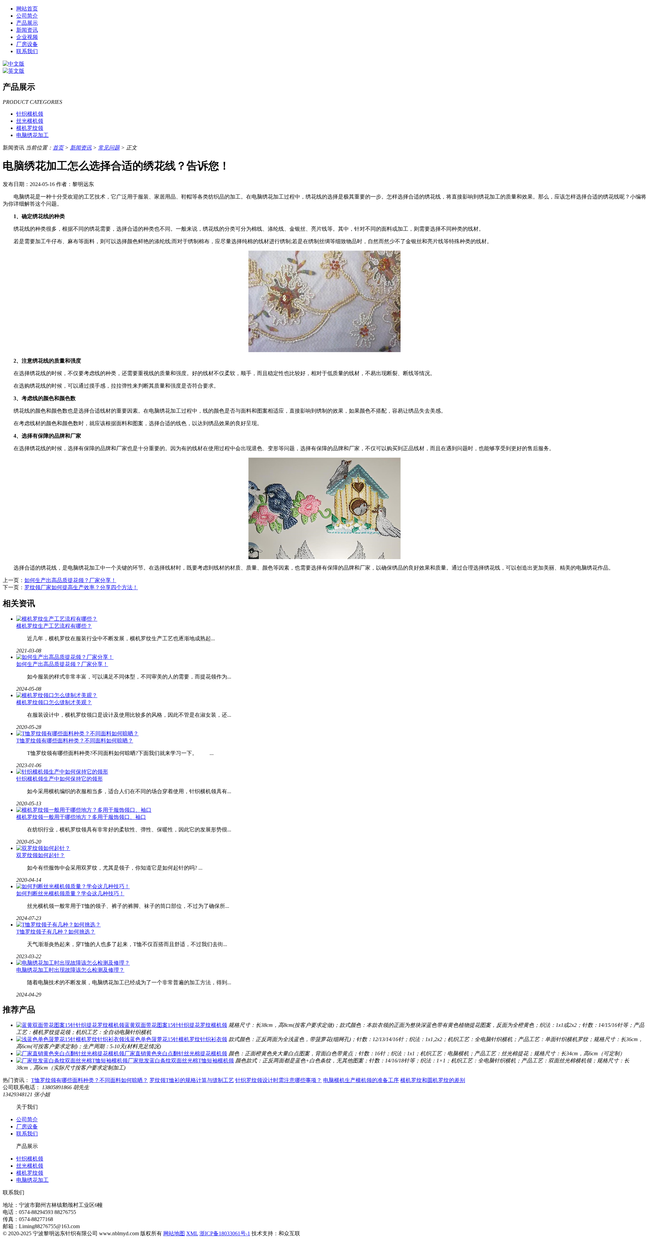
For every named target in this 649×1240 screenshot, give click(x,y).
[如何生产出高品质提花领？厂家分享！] (65, 657)
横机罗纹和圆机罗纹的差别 (432, 1080)
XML (192, 1233)
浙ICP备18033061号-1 (224, 1233)
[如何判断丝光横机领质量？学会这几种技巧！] (73, 886)
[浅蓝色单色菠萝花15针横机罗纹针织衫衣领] (70, 1039)
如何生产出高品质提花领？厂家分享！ (70, 580)
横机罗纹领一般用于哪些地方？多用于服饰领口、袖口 (81, 817)
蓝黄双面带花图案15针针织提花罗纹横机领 (175, 1025)
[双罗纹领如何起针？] (43, 848)
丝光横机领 (29, 121)
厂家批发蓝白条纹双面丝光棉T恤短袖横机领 (181, 1060)
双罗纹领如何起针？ (40, 855)
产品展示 (27, 23)
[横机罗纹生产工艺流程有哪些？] (56, 619)
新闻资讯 (27, 30)
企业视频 (27, 37)
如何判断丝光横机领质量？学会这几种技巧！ (70, 893)
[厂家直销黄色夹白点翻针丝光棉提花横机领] (70, 1053)
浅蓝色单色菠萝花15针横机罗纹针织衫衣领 (175, 1039)
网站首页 (27, 9)
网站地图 (174, 1233)
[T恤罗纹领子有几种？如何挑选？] (58, 924)
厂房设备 (27, 44)
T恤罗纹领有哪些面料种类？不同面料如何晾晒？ (74, 740)
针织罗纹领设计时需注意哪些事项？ (278, 1080)
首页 (58, 148)
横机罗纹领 (29, 128)
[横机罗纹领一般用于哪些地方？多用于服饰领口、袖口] (83, 810)
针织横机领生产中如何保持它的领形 (59, 779)
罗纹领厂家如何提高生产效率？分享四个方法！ (81, 587)
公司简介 (27, 16)
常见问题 (109, 148)
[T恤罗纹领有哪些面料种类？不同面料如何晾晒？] (77, 733)
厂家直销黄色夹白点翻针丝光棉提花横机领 (175, 1053)
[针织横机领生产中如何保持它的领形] (62, 772)
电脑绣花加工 (32, 135)
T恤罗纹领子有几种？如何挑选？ (55, 932)
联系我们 (27, 51)
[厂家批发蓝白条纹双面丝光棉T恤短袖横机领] (72, 1060)
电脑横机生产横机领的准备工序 (361, 1080)
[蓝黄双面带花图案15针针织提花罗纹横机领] (70, 1025)
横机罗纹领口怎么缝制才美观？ (54, 702)
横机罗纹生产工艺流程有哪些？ (54, 626)
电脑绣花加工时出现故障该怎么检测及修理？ (70, 970)
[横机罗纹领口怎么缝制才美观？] (56, 695)
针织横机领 (29, 114)
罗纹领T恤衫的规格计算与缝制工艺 (191, 1080)
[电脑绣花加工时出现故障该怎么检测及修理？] (73, 963)
